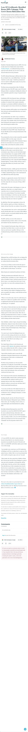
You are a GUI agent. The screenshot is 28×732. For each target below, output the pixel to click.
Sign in (3, 535)
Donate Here (3, 518)
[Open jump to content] (1, 147)
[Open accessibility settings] (25, 729)
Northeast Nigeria (5, 68)
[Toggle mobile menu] (25, 2)
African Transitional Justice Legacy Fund (10, 483)
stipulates (11, 346)
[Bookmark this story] (5, 32)
